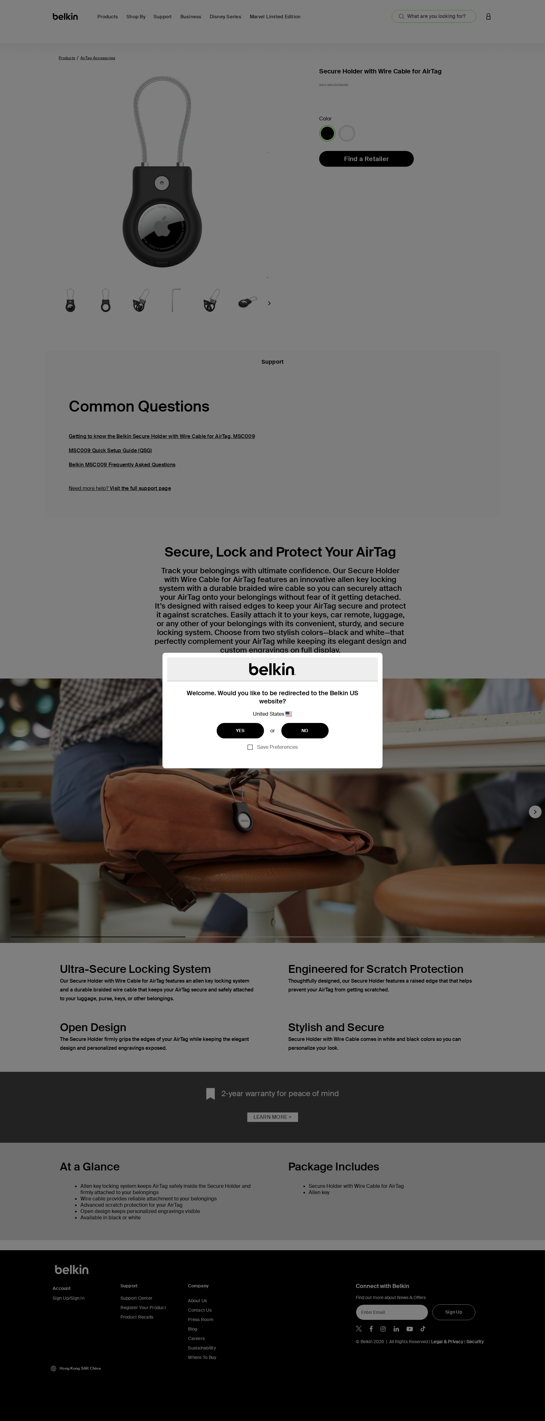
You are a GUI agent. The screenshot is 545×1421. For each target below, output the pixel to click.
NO (305, 730)
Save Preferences (277, 747)
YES (240, 730)
